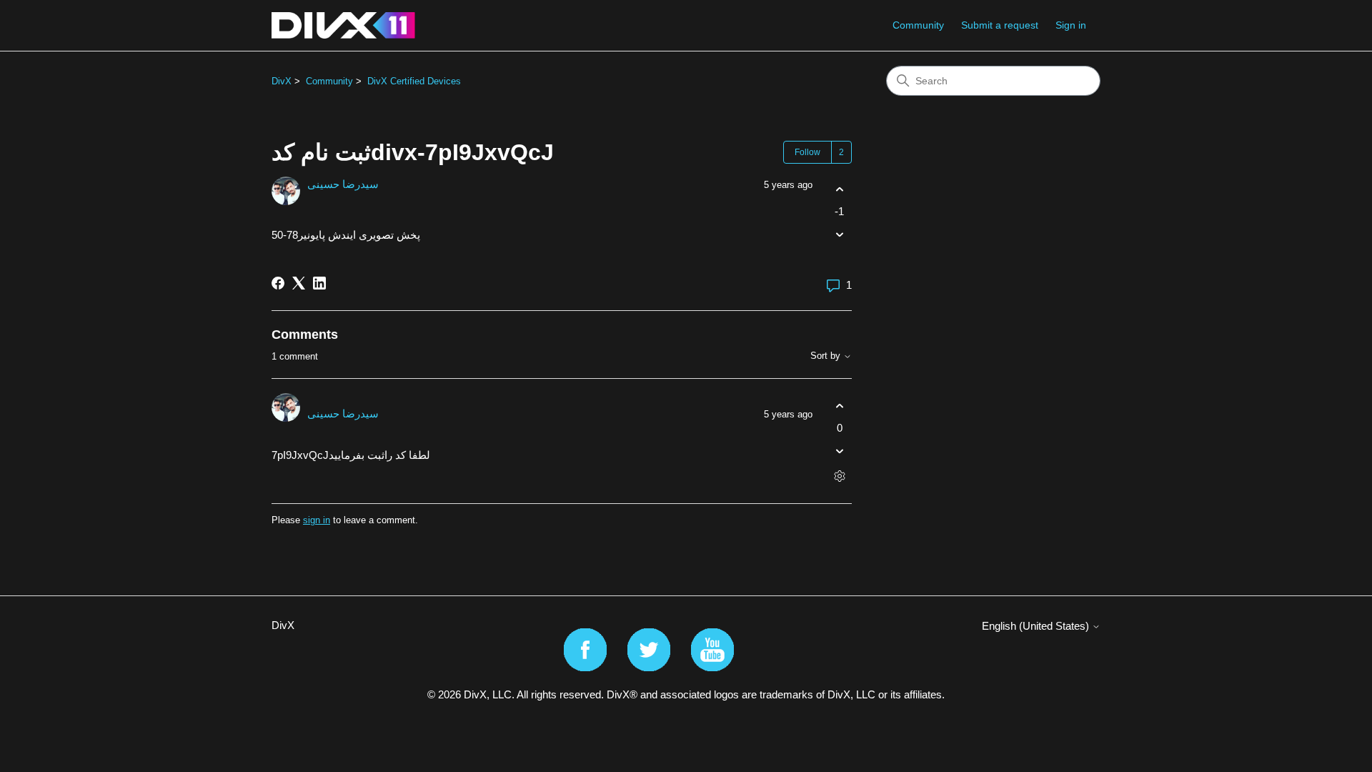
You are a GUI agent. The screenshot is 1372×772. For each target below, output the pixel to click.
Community (918, 25)
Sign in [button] (1070, 25)
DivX (282, 81)
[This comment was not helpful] (839, 451)
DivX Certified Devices (414, 81)
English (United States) (1037, 626)
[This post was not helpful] (839, 234)
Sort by (826, 356)
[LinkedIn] (319, 283)
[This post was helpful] (839, 189)
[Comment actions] (839, 476)
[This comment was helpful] (839, 405)
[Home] (343, 25)
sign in (316, 520)
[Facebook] (278, 283)
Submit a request (999, 25)
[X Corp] (298, 283)
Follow (807, 152)
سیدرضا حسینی (343, 184)
